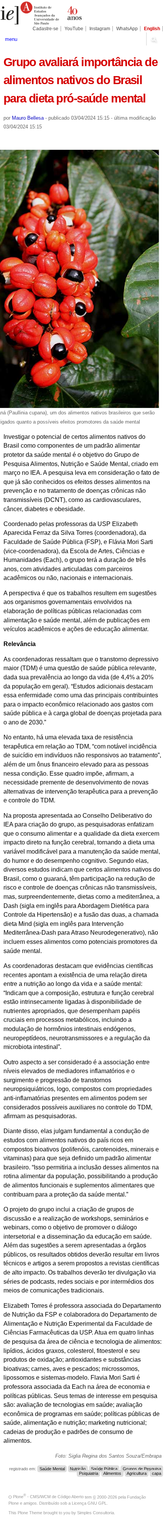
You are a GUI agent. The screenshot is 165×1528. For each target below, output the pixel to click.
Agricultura (137, 1473)
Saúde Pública (104, 1468)
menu (11, 39)
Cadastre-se (45, 28)
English (152, 28)
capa (156, 1473)
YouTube (73, 28)
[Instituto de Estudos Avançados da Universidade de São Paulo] (41, 13)
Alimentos (112, 1473)
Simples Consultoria (95, 1512)
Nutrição (78, 1468)
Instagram (99, 28)
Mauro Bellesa (28, 118)
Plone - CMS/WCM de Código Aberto (48, 1496)
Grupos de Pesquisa (142, 1468)
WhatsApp (127, 28)
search (153, 38)
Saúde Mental (52, 1468)
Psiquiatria (88, 1473)
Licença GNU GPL (89, 1503)
